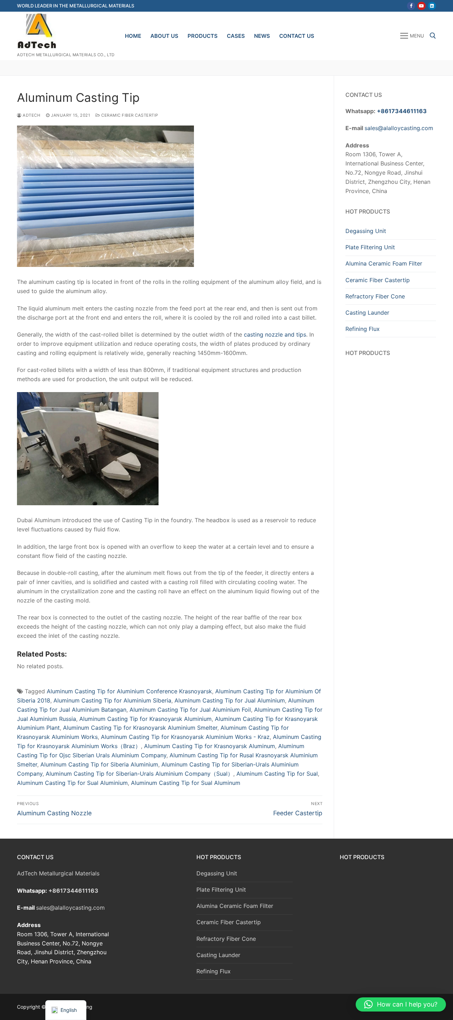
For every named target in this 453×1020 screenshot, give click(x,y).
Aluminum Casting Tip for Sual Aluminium (72, 782)
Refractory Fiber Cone (375, 296)
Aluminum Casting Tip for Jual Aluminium (229, 700)
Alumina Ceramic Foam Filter (383, 263)
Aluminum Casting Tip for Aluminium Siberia (112, 700)
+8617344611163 (402, 111)
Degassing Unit (365, 230)
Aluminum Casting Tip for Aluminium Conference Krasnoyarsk (129, 691)
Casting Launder (367, 312)
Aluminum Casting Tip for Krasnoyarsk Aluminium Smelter (140, 727)
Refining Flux (362, 328)
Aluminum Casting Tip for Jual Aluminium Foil (190, 709)
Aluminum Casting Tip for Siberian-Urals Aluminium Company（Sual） (139, 773)
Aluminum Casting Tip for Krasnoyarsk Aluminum (209, 746)
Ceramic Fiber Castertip (129, 115)
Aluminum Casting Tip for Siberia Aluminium (99, 764)
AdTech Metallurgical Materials (58, 873)
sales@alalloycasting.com (399, 128)
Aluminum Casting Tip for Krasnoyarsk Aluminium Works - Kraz (185, 736)
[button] (401, 1004)
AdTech (31, 115)
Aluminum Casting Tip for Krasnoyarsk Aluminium (145, 718)
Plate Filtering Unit (370, 247)
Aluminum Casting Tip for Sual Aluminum (185, 782)
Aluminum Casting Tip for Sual (277, 773)
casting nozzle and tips (275, 334)
